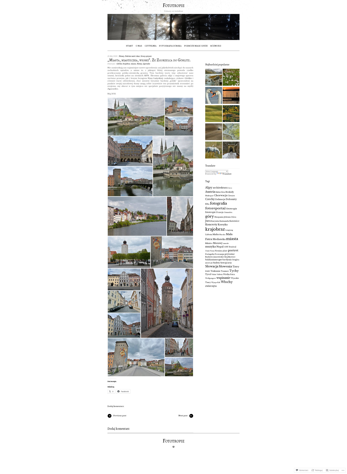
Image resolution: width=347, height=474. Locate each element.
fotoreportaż (215, 208)
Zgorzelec (146, 64)
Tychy (234, 271)
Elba (207, 204)
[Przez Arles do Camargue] (213, 150)
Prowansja (219, 254)
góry (209, 216)
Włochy (227, 282)
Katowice (234, 221)
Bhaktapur (209, 196)
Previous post (117, 416)
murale (226, 243)
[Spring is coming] (213, 96)
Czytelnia (150, 46)
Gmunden (228, 212)
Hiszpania (218, 217)
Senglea (235, 260)
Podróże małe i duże (196, 46)
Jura (208, 220)
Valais (214, 274)
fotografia (218, 203)
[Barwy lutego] (231, 96)
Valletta (220, 274)
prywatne (230, 254)
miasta (133, 64)
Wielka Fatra (229, 274)
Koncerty (211, 224)
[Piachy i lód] (231, 150)
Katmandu (224, 221)
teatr (207, 271)
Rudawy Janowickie (214, 257)
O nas (139, 46)
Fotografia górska (170, 46)
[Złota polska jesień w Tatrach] (231, 114)
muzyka (210, 246)
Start (129, 46)
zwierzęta (211, 286)
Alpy (208, 187)
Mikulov (208, 243)
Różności (215, 46)
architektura (220, 187)
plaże (225, 251)
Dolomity (231, 199)
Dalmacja (220, 199)
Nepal (220, 246)
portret (233, 250)
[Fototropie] (173, 39)
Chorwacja (220, 195)
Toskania (215, 271)
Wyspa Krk (215, 282)
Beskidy (230, 192)
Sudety (216, 263)
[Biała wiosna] (231, 77)
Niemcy (121, 56)
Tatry (236, 266)
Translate (227, 174)
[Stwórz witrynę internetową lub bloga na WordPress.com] (173, 447)
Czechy (210, 199)
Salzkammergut (213, 259)
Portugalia (209, 254)
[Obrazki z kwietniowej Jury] (213, 132)
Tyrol (208, 274)
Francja (220, 212)
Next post (185, 416)
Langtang (229, 230)
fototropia (231, 208)
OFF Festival (230, 247)
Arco (230, 188)
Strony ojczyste (146, 56)
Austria (210, 191)
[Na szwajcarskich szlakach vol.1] (213, 77)
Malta (216, 234)
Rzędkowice (229, 257)
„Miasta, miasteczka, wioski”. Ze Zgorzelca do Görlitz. (149, 60)
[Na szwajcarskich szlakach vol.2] (231, 132)
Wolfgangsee (210, 278)
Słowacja (211, 266)
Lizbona (208, 234)
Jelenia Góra (230, 217)
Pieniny (218, 251)
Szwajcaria (226, 263)
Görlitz (119, 64)
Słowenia (225, 266)
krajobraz (126, 64)
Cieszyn (231, 196)
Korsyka (223, 224)
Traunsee (225, 271)
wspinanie (223, 277)
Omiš (207, 251)
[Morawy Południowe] (213, 114)
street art (209, 263)
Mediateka (219, 239)
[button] (136, 116)
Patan (212, 251)
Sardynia (227, 259)
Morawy (218, 243)
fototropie (210, 212)
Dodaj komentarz (115, 406)
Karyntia (215, 221)
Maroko (222, 235)
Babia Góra (220, 192)
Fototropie (173, 5)
